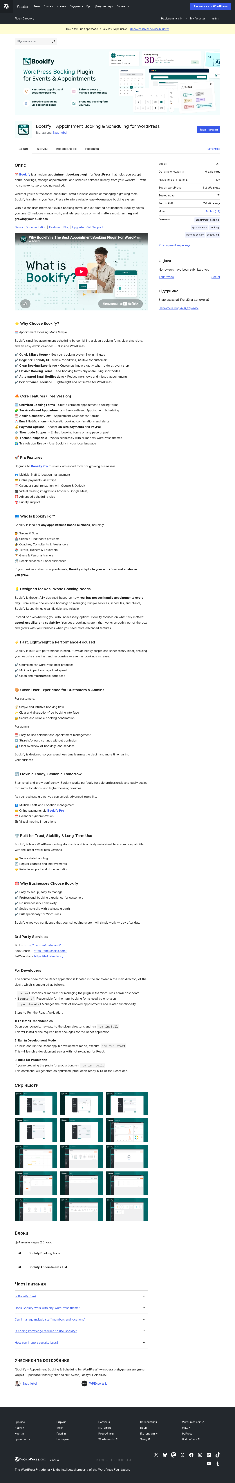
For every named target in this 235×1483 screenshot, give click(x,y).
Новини (19, 1427)
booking (214, 227)
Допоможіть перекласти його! (149, 28)
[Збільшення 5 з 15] (98, 1123)
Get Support (94, 227)
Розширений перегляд (174, 245)
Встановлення (66, 149)
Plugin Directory (24, 18)
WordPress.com (193, 1422)
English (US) (213, 211)
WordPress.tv (108, 1439)
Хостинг (20, 1433)
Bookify (24, 174)
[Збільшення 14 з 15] (98, 1203)
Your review (166, 277)
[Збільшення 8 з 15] (98, 1150)
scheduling (213, 234)
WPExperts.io (98, 1383)
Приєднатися (148, 1422)
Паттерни (63, 1439)
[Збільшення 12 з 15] (143, 1176)
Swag (145, 1439)
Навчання (104, 1422)
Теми (60, 1427)
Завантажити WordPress (211, 6)
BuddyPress (191, 1439)
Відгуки (42, 149)
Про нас (20, 1422)
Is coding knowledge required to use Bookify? (46, 1331)
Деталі (23, 149)
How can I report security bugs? (36, 1342)
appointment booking (207, 219)
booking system (195, 234)
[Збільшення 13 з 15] (52, 1203)
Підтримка (212, 149)
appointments (199, 227)
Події (143, 1427)
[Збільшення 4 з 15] (52, 1123)
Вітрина (61, 1422)
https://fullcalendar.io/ (48, 956)
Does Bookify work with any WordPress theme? (47, 1308)
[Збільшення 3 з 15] (143, 1097)
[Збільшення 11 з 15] (98, 1176)
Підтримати (149, 1433)
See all (216, 277)
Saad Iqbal (60, 132)
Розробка (92, 149)
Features (55, 227)
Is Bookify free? (25, 1296)
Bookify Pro (39, 466)
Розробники (106, 1433)
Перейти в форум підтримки (178, 308)
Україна (54, 1459)
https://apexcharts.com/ (50, 951)
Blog (66, 227)
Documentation (36, 227)
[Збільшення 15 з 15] (143, 1203)
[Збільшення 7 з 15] (52, 1150)
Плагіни (61, 1433)
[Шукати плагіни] (53, 41)
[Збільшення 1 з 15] (52, 1097)
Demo (19, 227)
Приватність (22, 1439)
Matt (186, 1427)
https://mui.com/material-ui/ (42, 945)
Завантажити (208, 129)
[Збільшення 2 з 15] (98, 1097)
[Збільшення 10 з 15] (52, 1176)
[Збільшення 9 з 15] (143, 1150)
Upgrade (78, 227)
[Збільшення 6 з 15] (143, 1123)
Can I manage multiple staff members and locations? (50, 1319)
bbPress (188, 1433)
